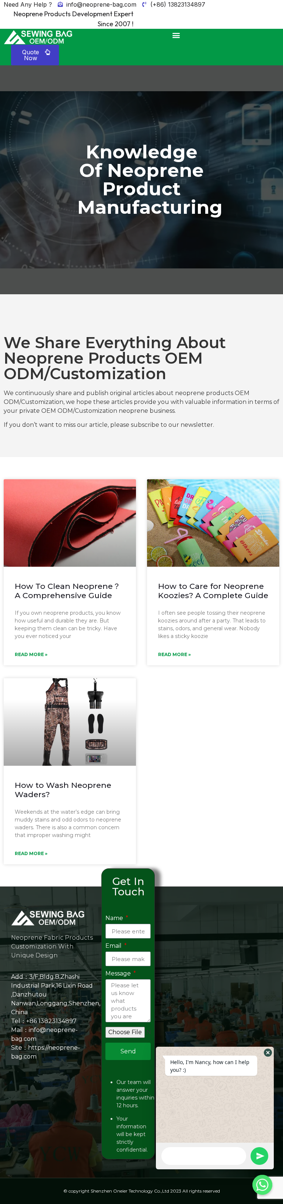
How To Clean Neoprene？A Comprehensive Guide (67, 591)
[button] (176, 35)
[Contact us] (262, 1185)
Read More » (31, 654)
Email (114, 946)
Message (118, 974)
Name (115, 918)
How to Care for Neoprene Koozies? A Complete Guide (213, 591)
